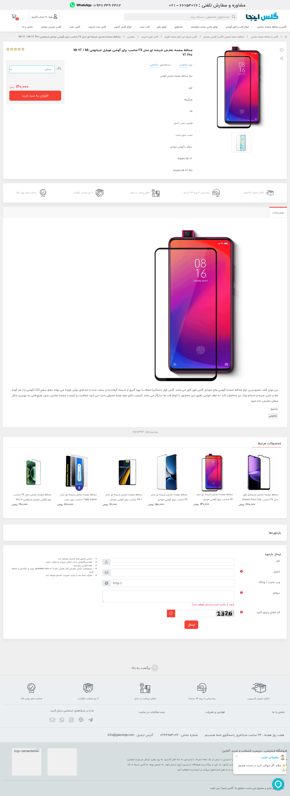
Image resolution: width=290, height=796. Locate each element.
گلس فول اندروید (149, 37)
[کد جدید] (171, 613)
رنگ (59, 68)
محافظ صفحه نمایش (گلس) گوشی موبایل (223, 37)
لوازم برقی (162, 27)
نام (278, 560)
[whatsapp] (62, 720)
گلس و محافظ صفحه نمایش (271, 27)
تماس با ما (27, 27)
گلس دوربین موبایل (51, 27)
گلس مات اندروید (97, 27)
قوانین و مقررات (215, 712)
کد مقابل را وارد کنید (268, 612)
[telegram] (90, 720)
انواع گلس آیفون (123, 27)
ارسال (191, 624)
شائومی (131, 37)
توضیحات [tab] (278, 212)
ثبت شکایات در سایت (152, 712)
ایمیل (276, 571)
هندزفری (178, 27)
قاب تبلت (145, 27)
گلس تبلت (74, 27)
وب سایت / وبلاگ (269, 582)
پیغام (276, 592)
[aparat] (81, 720)
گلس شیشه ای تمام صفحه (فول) (181, 37)
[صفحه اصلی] (285, 37)
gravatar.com (42, 568)
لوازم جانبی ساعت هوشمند (204, 27)
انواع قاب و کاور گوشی (237, 27)
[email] (52, 720)
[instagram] (71, 720)
